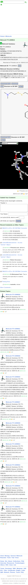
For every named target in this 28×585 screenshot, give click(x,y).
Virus (17, 557)
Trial (13, 557)
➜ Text (21, 86)
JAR (24, 568)
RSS (7, 565)
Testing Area (6, 281)
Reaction (3, 557)
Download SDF (5, 83)
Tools (9, 557)
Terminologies (19, 563)
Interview (3, 563)
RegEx (18, 570)
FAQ (22, 561)
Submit (18, 221)
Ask (15, 565)
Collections (16, 561)
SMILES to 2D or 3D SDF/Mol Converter (14, 228)
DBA (14, 568)
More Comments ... (6, 287)
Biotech (6, 572)
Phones (12, 572)
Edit (19, 65)
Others (2, 565)
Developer (8, 568)
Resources (10, 563)
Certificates (11, 570)
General (13, 555)
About (10, 561)
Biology (7, 555)
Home (2, 36)
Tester (2, 568)
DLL (1, 570)
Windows (20, 568)
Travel (18, 572)
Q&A (1, 572)
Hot (6, 561)
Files (5, 570)
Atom (2, 555)
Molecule (9, 36)
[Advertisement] (14, 20)
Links (23, 570)
